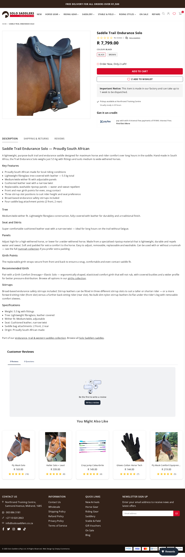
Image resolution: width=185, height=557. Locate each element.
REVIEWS (59, 138)
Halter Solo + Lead (55, 465)
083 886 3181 (13, 512)
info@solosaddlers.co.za (19, 523)
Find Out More (123, 123)
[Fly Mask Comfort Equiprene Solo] (166, 447)
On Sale (143, 14)
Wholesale (54, 506)
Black (101, 54)
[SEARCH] (163, 14)
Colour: (104, 49)
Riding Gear (70, 14)
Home (4, 24)
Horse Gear (52, 14)
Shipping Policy (56, 511)
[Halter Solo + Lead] (55, 447)
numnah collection (28, 248)
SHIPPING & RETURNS (36, 138)
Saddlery (87, 14)
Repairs (156, 14)
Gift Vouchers (93, 525)
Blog (87, 535)
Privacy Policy (56, 520)
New (39, 14)
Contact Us (54, 502)
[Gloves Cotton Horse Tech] (129, 447)
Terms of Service (57, 525)
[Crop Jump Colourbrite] (92, 447)
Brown (112, 54)
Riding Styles (127, 14)
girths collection (77, 278)
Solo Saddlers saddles (91, 338)
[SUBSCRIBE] (176, 513)
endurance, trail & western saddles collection (40, 338)
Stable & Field (106, 14)
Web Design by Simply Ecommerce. (56, 549)
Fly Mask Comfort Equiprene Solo (168, 465)
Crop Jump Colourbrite (92, 465)
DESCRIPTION (10, 138)
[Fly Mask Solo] (18, 447)
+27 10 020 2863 (15, 517)
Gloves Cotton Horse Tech (129, 465)
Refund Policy (56, 516)
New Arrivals (92, 502)
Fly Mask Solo (18, 465)
